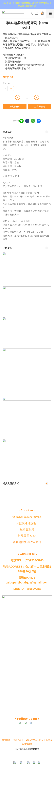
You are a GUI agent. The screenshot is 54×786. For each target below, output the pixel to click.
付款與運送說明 (26, 523)
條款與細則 (18, 740)
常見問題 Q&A (27, 535)
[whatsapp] (33, 121)
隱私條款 (6, 740)
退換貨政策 (27, 529)
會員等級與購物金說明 (26, 517)
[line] (21, 121)
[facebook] (27, 121)
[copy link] (39, 121)
